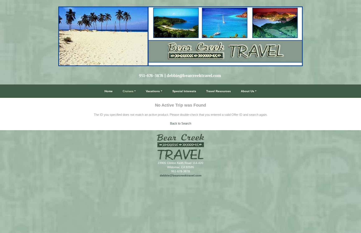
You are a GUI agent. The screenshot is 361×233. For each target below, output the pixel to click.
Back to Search (180, 123)
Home (108, 91)
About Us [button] (247, 91)
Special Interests (184, 91)
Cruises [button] (128, 91)
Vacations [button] (153, 91)
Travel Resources (218, 91)
